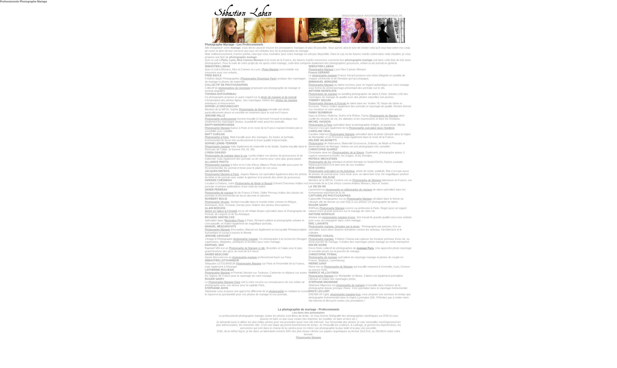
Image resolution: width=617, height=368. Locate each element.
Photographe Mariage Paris (224, 282)
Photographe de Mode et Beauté (254, 183)
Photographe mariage (217, 146)
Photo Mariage (270, 69)
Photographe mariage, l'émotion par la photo (334, 226)
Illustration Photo (234, 220)
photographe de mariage (350, 285)
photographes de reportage (234, 87)
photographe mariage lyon (345, 294)
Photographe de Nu (319, 161)
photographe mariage (245, 238)
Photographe (315, 143)
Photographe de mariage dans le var (226, 155)
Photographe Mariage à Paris (222, 174)
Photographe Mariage (217, 127)
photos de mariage (286, 100)
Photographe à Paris (217, 137)
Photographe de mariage (219, 192)
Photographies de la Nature (348, 152)
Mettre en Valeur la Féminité (221, 211)
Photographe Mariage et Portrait (327, 103)
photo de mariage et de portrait (278, 97)
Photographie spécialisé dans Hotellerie (372, 127)
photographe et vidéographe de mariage (349, 189)
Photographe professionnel (220, 118)
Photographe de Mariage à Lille (247, 248)
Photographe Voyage (217, 201)
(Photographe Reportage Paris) (258, 78)
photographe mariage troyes (338, 217)
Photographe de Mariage (253, 109)
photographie (276, 291)
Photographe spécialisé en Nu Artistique (331, 171)
